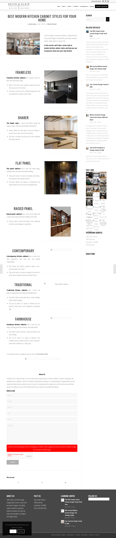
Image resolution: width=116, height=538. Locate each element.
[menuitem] (58, 6)
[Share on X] (42, 482)
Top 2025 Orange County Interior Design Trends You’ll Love (98, 33)
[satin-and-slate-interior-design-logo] (19, 6)
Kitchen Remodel (51, 24)
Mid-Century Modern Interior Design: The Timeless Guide (71, 512)
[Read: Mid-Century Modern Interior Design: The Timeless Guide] (87, 66)
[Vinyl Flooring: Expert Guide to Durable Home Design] (1, 269)
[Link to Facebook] (105, 1)
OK (13, 531)
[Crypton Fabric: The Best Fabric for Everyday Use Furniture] (114, 269)
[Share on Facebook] (18, 482)
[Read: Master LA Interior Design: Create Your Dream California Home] (87, 115)
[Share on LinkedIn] (65, 482)
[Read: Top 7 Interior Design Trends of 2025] (87, 85)
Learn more (21, 531)
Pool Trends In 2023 (42, 354)
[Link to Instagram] (103, 1)
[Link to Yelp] (108, 1)
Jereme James (32, 24)
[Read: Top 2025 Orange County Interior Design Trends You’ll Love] (87, 31)
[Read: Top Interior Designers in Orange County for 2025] (87, 148)
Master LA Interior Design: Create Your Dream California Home (99, 117)
